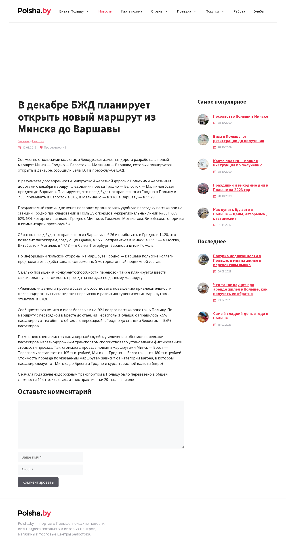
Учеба (259, 11)
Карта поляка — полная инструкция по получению (238, 163)
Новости (105, 11)
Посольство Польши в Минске (240, 116)
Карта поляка (131, 11)
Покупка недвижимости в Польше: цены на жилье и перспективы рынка (237, 260)
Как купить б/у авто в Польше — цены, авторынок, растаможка (240, 214)
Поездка (184, 11)
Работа (239, 11)
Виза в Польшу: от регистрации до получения (238, 138)
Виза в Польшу (71, 11)
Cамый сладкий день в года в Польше (240, 316)
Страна (156, 11)
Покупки (212, 11)
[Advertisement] (143, 56)
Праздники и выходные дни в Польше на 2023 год (240, 187)
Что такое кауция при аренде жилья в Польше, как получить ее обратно (240, 289)
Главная (23, 141)
